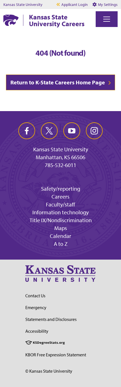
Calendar (60, 235)
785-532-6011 (60, 165)
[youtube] (71, 130)
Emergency (35, 307)
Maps (60, 227)
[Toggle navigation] (107, 19)
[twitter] (49, 130)
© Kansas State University (48, 371)
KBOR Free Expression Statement (55, 354)
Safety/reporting (60, 188)
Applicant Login (74, 4)
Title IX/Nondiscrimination (61, 220)
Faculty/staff (60, 204)
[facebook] (26, 130)
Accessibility (36, 331)
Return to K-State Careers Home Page (57, 82)
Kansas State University (22, 4)
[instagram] (94, 130)
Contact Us (35, 295)
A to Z (61, 243)
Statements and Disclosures (51, 319)
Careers (60, 196)
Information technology (60, 212)
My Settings (107, 4)
